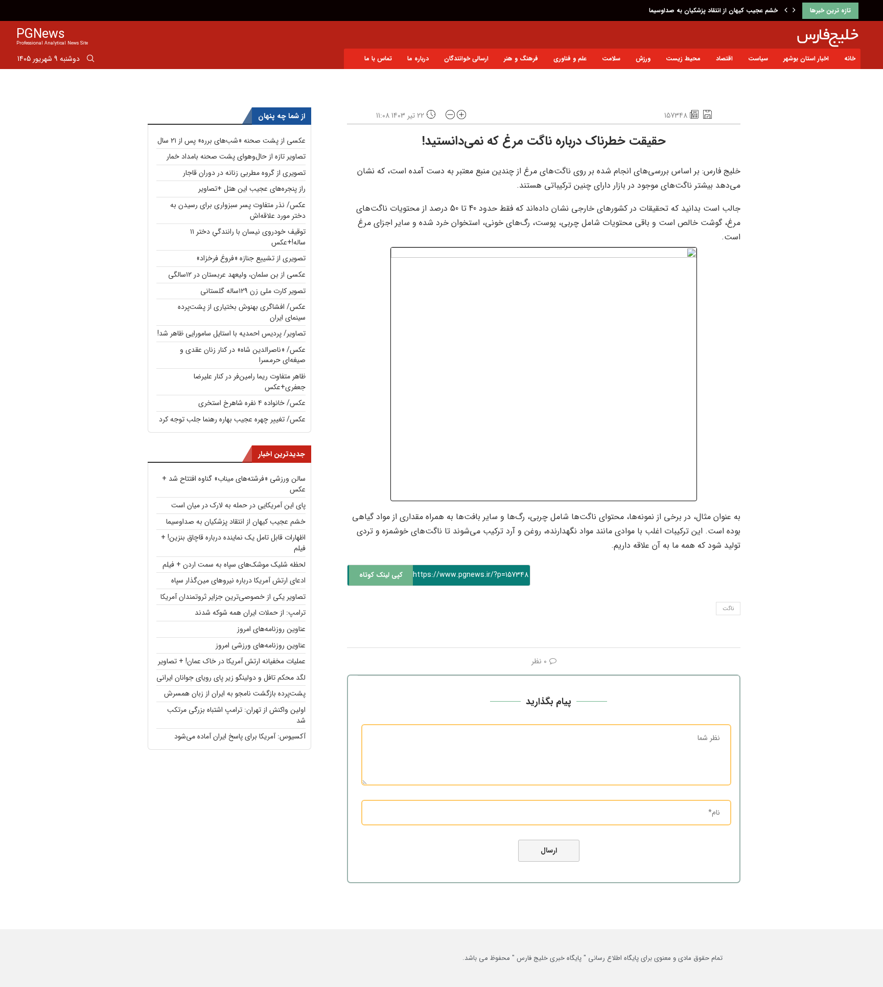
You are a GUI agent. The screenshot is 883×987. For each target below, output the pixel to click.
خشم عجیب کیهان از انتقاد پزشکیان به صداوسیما (713, 10)
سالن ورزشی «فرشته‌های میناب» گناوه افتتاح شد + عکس (234, 484)
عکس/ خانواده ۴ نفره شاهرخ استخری (252, 403)
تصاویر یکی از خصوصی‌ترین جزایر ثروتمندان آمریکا (233, 596)
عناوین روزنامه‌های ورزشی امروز (261, 645)
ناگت (728, 608)
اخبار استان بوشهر (806, 58)
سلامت (611, 58)
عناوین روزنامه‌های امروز (271, 629)
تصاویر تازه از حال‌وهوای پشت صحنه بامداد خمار (236, 156)
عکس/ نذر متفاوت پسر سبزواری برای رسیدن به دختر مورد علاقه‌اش (238, 210)
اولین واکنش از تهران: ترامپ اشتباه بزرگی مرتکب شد (236, 715)
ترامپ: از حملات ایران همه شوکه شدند (250, 612)
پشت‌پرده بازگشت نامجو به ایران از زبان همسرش (235, 693)
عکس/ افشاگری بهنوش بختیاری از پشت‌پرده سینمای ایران (242, 312)
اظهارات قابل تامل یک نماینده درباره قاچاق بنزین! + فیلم (233, 543)
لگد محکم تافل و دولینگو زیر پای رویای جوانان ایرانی (231, 677)
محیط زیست (683, 58)
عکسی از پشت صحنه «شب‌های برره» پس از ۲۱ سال (231, 140)
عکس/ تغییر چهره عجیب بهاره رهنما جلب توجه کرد (232, 419)
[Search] (90, 60)
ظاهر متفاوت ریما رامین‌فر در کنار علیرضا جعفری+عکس (250, 382)
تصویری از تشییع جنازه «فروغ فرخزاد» (251, 258)
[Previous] (786, 11)
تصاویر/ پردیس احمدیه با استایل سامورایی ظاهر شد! (231, 333)
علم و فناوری (570, 58)
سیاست (758, 58)
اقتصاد (724, 58)
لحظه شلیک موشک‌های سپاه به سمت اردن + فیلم (234, 564)
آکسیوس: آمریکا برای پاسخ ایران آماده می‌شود (240, 736)
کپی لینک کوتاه (381, 575)
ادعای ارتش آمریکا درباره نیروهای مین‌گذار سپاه (238, 580)
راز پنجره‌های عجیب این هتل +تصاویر (252, 188)
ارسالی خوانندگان (466, 58)
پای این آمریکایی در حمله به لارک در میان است (238, 505)
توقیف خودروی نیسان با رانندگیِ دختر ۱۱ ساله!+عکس (248, 237)
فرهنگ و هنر (521, 58)
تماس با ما (378, 58)
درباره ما (418, 58)
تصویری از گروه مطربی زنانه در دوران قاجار (244, 172)
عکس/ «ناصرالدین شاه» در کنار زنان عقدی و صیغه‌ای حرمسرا (243, 355)
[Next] (794, 11)
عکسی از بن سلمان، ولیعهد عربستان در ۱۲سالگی (237, 274)
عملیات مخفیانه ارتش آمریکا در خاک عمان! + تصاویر (232, 661)
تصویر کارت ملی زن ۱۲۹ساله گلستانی (253, 291)
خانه (849, 58)
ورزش (643, 58)
